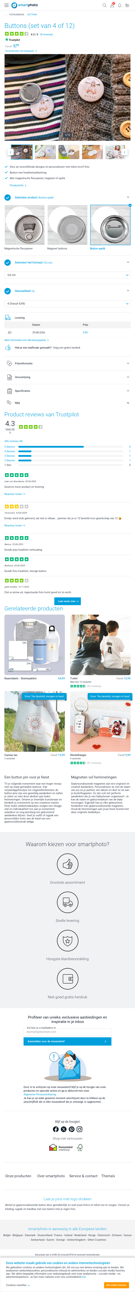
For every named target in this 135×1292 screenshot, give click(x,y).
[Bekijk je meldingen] (120, 5)
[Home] (5, 14)
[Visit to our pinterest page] (71, 1129)
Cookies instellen (16, 1285)
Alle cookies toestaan (116, 1285)
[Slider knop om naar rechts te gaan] (124, 152)
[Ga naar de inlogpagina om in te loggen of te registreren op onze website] (112, 5)
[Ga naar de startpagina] (24, 5)
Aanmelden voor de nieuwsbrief (46, 1041)
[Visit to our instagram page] (79, 1129)
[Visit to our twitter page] (63, 1129)
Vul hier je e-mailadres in (41, 1027)
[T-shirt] (100, 645)
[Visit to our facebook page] (55, 1129)
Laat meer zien (66, 601)
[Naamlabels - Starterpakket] (34, 645)
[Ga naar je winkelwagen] (127, 5)
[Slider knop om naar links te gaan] (10, 152)
